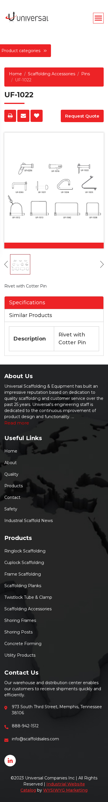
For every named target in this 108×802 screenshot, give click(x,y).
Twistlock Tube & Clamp (28, 597)
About (10, 462)
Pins (85, 73)
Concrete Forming (22, 643)
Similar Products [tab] (30, 315)
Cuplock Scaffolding (24, 562)
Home (15, 73)
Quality (11, 474)
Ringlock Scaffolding (25, 551)
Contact (12, 497)
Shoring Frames (20, 620)
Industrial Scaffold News (28, 520)
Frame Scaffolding (22, 574)
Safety (10, 509)
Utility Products (19, 655)
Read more (16, 423)
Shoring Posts (18, 632)
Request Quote (82, 116)
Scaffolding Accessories (51, 73)
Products (13, 485)
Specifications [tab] (27, 302)
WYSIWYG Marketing (65, 790)
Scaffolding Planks (22, 585)
